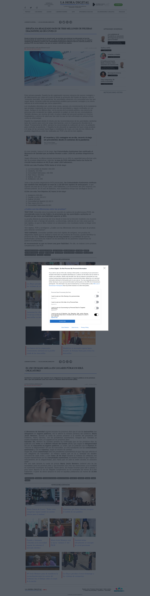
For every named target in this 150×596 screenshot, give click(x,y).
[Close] (105, 268)
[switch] (96, 296)
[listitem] (75, 292)
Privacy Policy (85, 327)
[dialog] (75, 298)
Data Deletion (65, 327)
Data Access (75, 327)
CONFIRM (62, 321)
